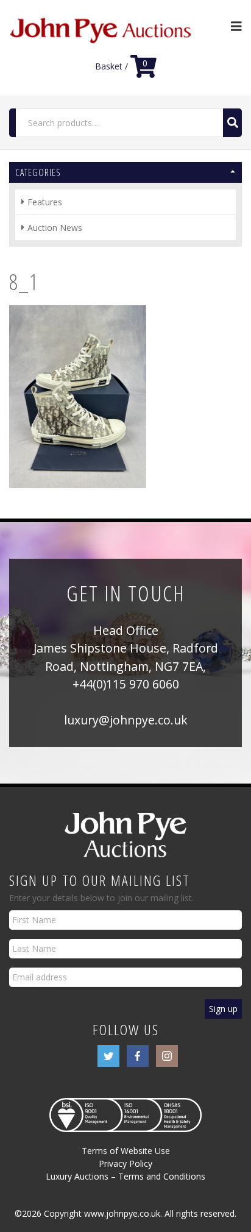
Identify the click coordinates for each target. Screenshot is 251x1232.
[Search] (232, 122)
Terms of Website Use (126, 1150)
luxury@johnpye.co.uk (126, 720)
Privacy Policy (125, 1163)
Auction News (54, 227)
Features (44, 202)
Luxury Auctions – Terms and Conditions (125, 1176)
